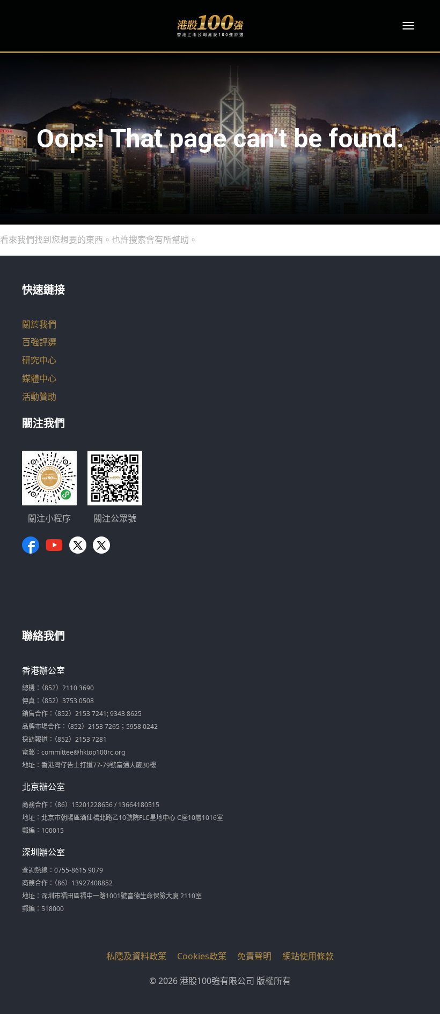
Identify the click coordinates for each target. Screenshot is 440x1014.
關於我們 (39, 324)
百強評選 (39, 342)
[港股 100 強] (210, 26)
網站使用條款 (308, 956)
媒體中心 (39, 378)
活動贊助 (39, 396)
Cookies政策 (201, 956)
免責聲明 (254, 956)
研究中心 (39, 360)
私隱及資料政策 (136, 956)
